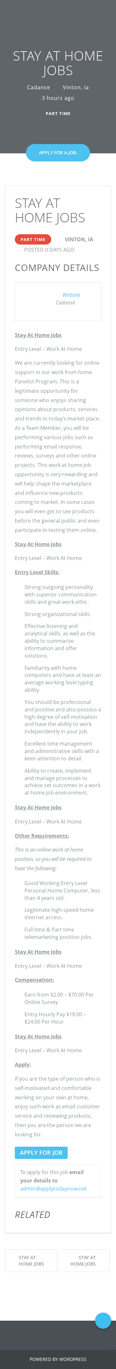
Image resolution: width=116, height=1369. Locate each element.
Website (71, 294)
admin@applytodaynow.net (53, 1188)
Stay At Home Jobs (31, 1260)
